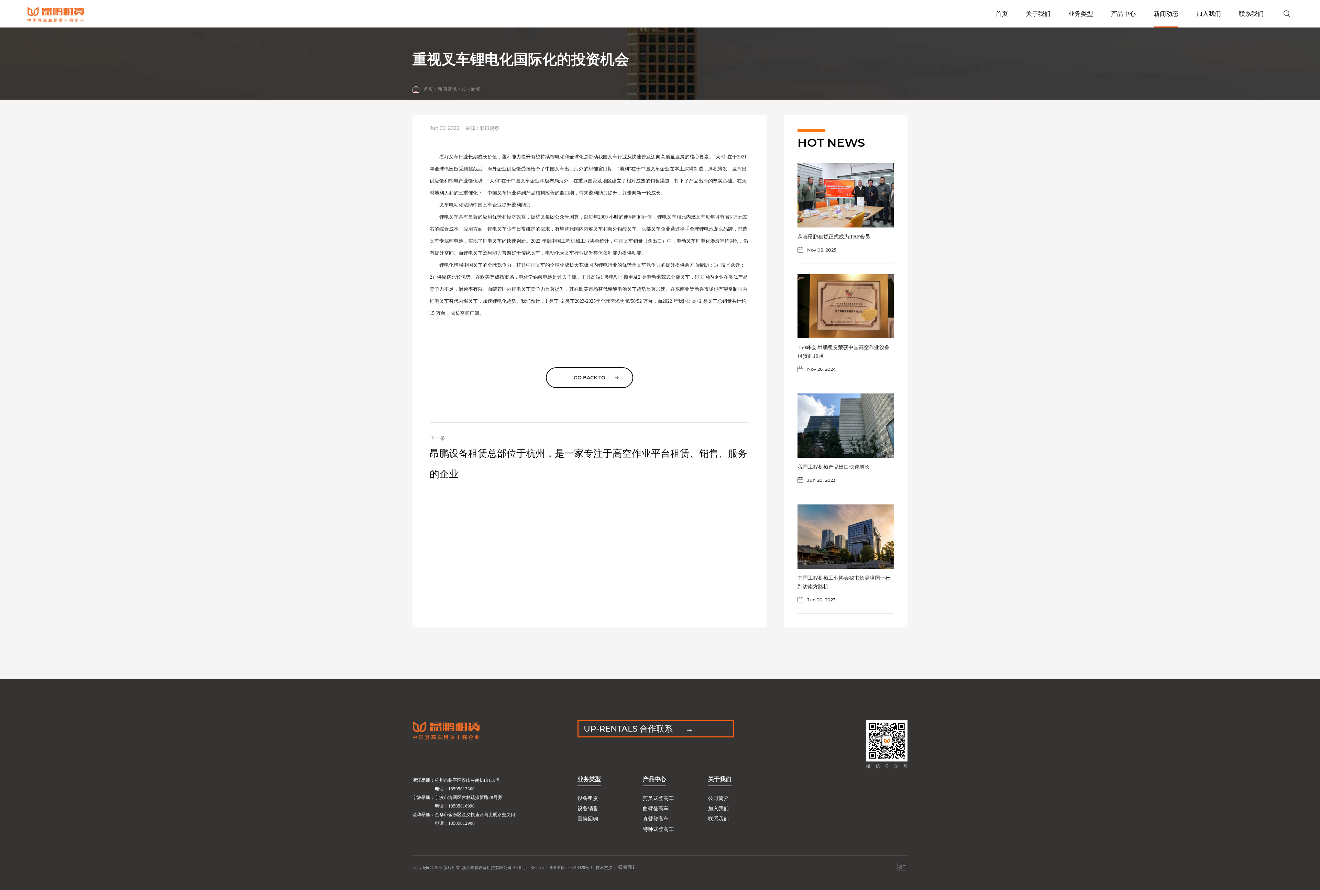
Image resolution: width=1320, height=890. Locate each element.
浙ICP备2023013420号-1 (571, 867)
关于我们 (1038, 13)
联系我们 (1251, 13)
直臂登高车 (656, 819)
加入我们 (1208, 13)
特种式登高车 (658, 829)
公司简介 (718, 798)
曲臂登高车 (656, 808)
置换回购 (588, 819)
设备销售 (588, 808)
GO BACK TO (589, 378)
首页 (1002, 13)
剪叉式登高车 (658, 798)
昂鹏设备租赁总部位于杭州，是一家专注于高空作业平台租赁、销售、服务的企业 (588, 463)
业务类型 (1080, 13)
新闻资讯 (447, 89)
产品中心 (1123, 13)
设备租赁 (588, 798)
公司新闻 (471, 89)
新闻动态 (1166, 13)
